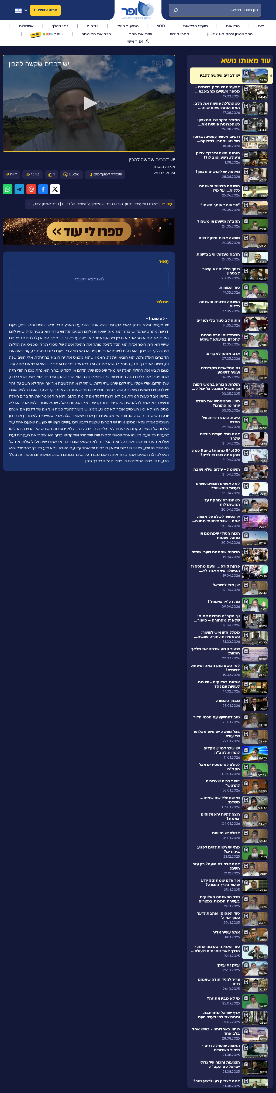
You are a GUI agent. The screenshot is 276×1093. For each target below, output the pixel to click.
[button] (89, 103)
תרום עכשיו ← (45, 10)
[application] (89, 103)
